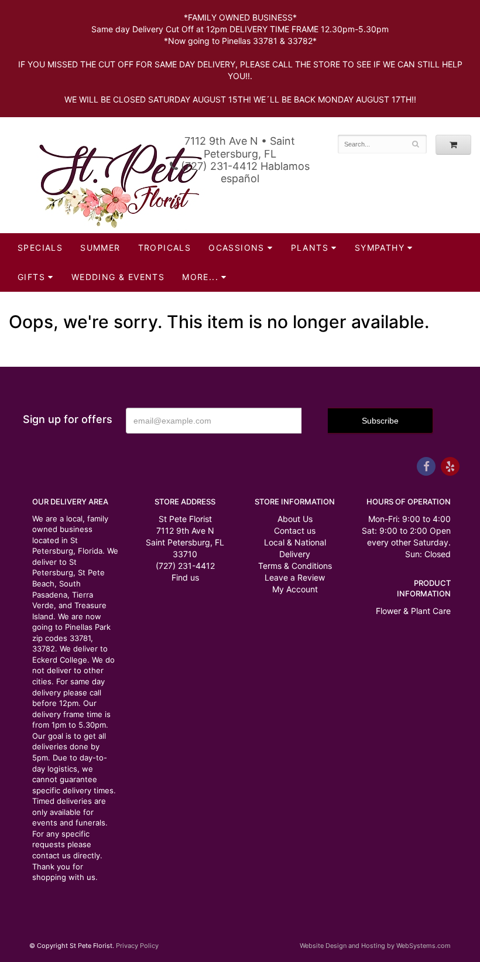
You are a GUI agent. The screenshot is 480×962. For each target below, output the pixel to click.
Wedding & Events (117, 277)
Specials (40, 248)
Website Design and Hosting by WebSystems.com (375, 945)
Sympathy (379, 248)
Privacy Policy (137, 945)
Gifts (31, 277)
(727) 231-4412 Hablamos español (244, 172)
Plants (309, 248)
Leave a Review (295, 577)
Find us (185, 577)
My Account (295, 589)
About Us (295, 519)
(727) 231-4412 (185, 566)
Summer (100, 248)
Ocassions (236, 248)
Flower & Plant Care (413, 611)
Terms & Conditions (295, 566)
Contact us (295, 530)
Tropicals (164, 248)
